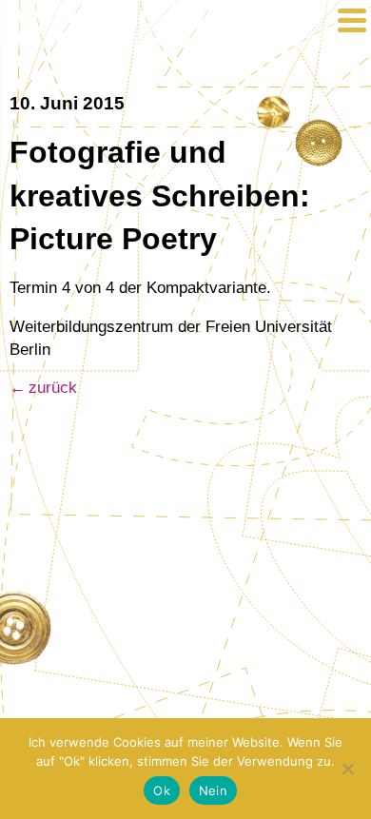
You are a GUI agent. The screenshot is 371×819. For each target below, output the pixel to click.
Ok (161, 790)
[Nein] (347, 768)
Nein (213, 790)
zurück (53, 388)
